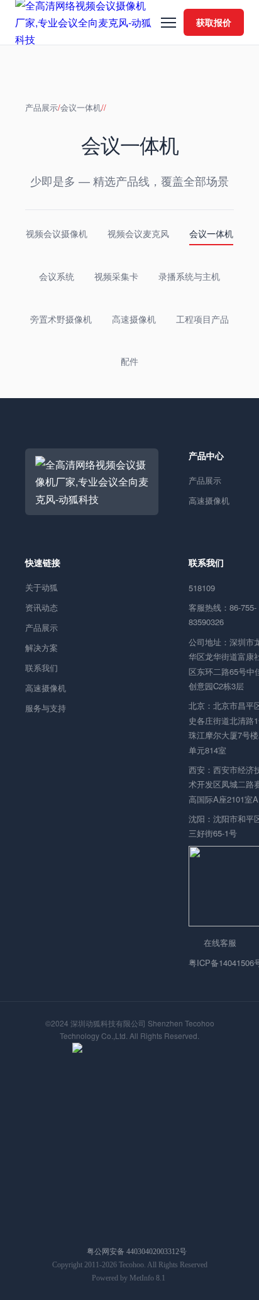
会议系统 (56, 276)
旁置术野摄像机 (61, 319)
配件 (129, 361)
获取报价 (213, 22)
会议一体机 (80, 107)
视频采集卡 (116, 276)
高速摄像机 (134, 319)
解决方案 (41, 647)
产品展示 (41, 107)
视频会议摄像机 (56, 233)
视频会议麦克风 (138, 233)
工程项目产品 (202, 319)
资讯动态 (41, 607)
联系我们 (41, 668)
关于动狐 (41, 587)
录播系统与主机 (189, 276)
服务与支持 (45, 708)
